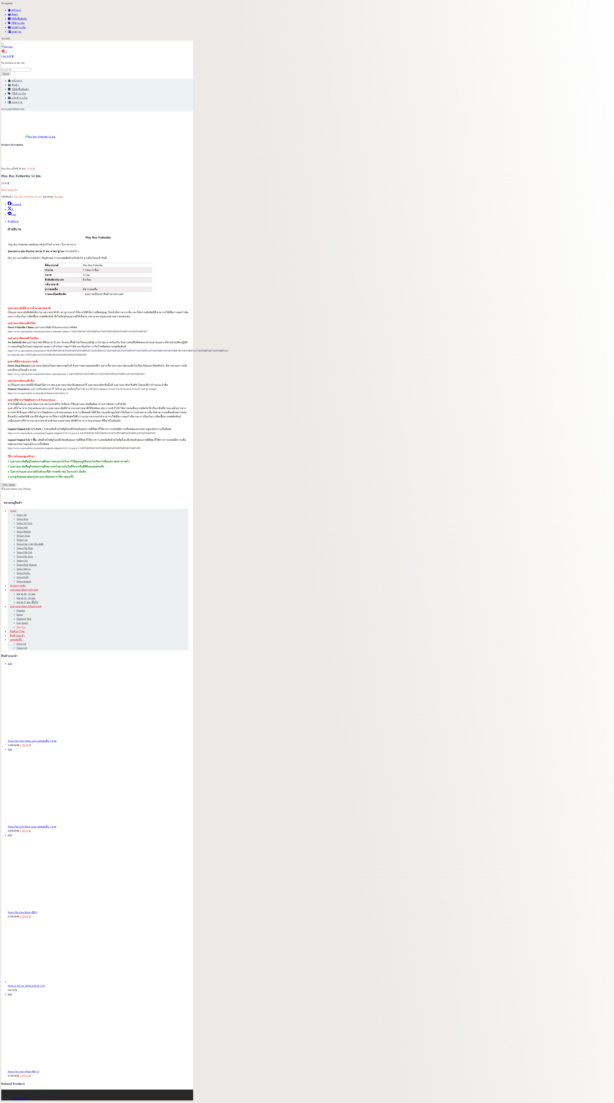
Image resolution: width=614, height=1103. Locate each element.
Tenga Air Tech (24, 523)
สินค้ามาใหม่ (17, 631)
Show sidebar (9, 485)
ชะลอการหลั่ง (18, 585)
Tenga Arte (22, 527)
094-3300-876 (20, 1098)
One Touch (22, 623)
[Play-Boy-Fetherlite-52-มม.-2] (40, 136)
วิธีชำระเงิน (17, 23)
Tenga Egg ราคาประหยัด (29, 544)
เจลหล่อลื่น (16, 639)
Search (6, 74)
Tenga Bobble (23, 531)
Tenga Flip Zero (24, 556)
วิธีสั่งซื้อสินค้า (19, 18)
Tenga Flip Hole (24, 548)
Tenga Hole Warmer (26, 564)
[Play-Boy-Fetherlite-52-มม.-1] (13, 136)
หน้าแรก (16, 10)
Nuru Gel (21, 643)
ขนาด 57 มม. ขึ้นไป (27, 602)
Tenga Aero (22, 519)
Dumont (20, 610)
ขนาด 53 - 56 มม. (26, 598)
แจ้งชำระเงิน (18, 27)
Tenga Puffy (22, 577)
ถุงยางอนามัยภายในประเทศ (25, 606)
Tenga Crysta (23, 535)
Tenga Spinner (23, 581)
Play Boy (58, 196)
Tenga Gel (21, 648)
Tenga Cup (22, 540)
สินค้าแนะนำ (17, 635)
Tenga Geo (22, 560)
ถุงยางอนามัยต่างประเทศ (24, 589)
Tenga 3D (21, 515)
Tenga (13, 510)
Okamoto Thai (23, 619)
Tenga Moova (23, 569)
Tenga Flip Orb (24, 552)
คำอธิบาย (13, 221)
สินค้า (14, 14)
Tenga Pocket (23, 573)
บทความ (16, 31)
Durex (19, 614)
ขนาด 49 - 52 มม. (26, 594)
